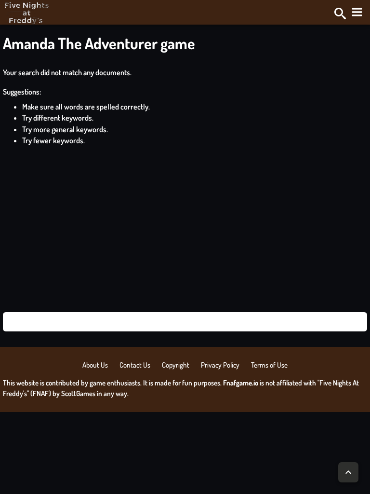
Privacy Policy (220, 365)
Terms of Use (269, 365)
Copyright (175, 365)
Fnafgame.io (240, 382)
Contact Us (134, 365)
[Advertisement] (185, 229)
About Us (95, 365)
